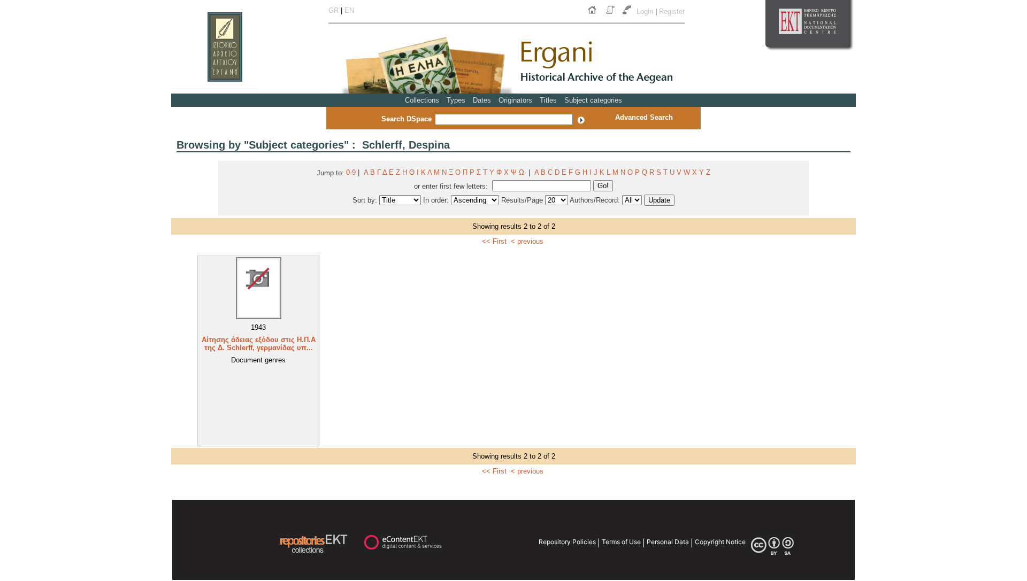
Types (456, 100)
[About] (611, 14)
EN (349, 10)
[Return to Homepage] (594, 14)
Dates (482, 100)
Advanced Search (644, 117)
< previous (527, 241)
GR (333, 10)
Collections (422, 100)
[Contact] (628, 14)
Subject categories (593, 100)
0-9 (351, 172)
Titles (548, 100)
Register (672, 11)
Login (646, 11)
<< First (494, 241)
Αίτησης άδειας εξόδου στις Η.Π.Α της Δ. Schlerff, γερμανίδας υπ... (259, 344)
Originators (515, 100)
